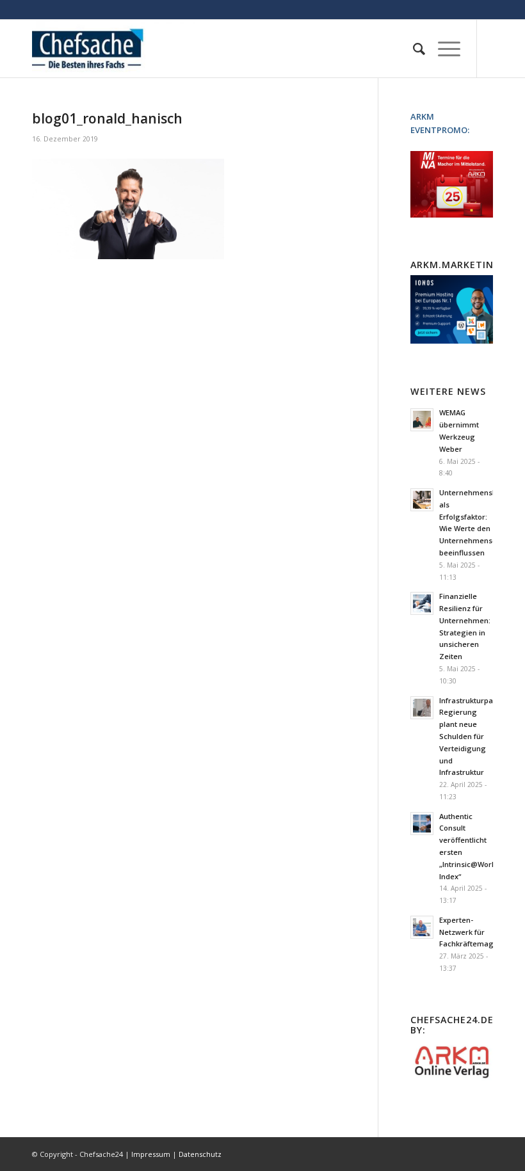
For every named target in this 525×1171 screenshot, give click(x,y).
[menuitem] (412, 48)
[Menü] (442, 48)
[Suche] (412, 48)
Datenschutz (200, 1154)
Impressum (150, 1154)
